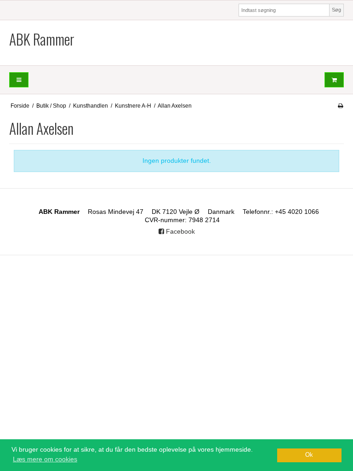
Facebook (179, 231)
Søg (336, 9)
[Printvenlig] (340, 106)
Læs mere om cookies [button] (45, 459)
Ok (309, 455)
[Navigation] (18, 79)
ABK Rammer (41, 39)
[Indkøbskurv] (334, 79)
